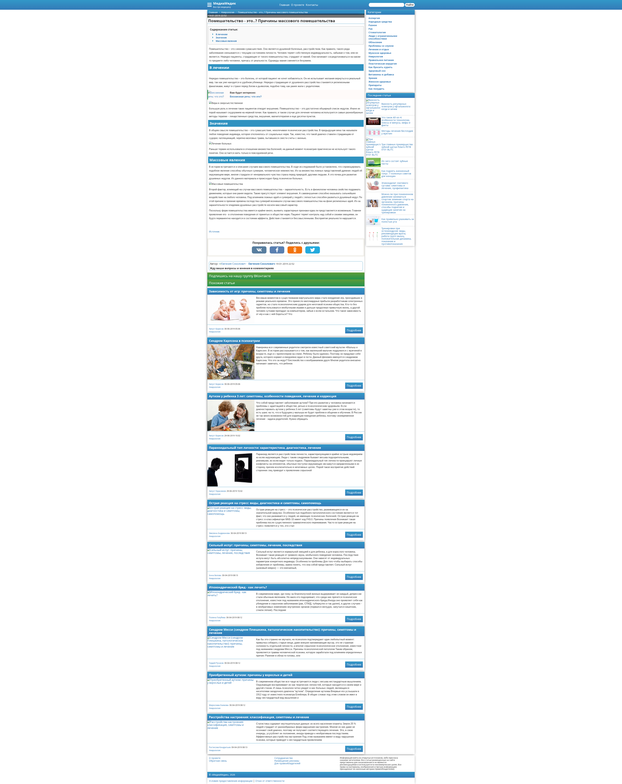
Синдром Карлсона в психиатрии (234, 341)
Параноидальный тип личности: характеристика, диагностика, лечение (265, 448)
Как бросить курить (380, 67)
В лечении (221, 34)
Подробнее (354, 330)
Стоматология (377, 32)
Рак (371, 28)
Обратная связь (218, 761)
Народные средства (380, 21)
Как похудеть (376, 88)
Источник (214, 231)
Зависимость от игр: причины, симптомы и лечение (249, 291)
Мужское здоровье (380, 52)
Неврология (214, 331)
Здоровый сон (377, 70)
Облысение (375, 42)
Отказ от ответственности (269, 780)
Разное (373, 25)
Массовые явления (226, 41)
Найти (410, 4)
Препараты (375, 85)
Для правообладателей (287, 763)
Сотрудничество (283, 758)
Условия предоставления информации (231, 780)
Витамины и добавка (381, 74)
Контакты (312, 5)
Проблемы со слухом (381, 45)
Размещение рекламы (286, 761)
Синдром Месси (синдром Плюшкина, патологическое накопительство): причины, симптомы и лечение (282, 631)
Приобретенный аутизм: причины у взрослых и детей (250, 675)
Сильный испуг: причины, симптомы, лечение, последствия (255, 545)
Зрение (373, 78)
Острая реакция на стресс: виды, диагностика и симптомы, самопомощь (265, 503)
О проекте (297, 5)
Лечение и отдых (379, 49)
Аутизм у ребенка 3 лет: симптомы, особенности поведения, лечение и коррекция (272, 396)
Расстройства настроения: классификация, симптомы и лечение (259, 717)
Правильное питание (381, 60)
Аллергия (374, 18)
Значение (221, 37)
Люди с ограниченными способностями (383, 37)
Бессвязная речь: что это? (246, 96)
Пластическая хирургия (383, 63)
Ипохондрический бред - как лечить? (238, 587)
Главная (284, 5)
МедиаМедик (224, 3)
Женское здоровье (380, 81)
